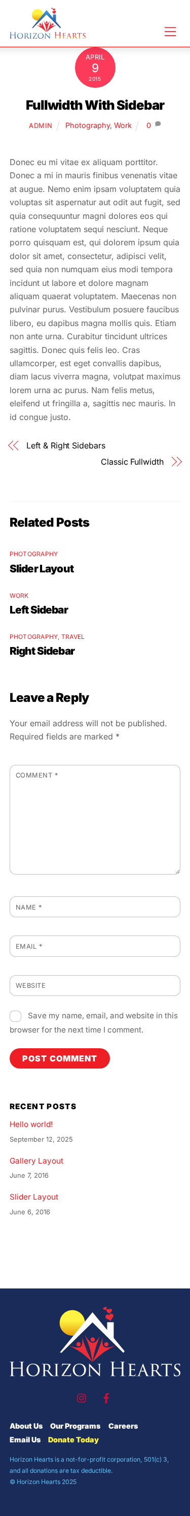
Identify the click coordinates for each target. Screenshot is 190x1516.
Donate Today (73, 1439)
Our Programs (75, 1426)
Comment (37, 775)
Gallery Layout (36, 1161)
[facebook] (106, 1397)
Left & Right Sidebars (65, 445)
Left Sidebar (39, 609)
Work (123, 125)
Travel (73, 636)
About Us (26, 1426)
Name (29, 907)
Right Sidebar (42, 650)
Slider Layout (41, 568)
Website (31, 985)
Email (29, 946)
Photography (87, 125)
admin (40, 125)
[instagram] (82, 1397)
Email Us (25, 1439)
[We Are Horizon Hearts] (48, 34)
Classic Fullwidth (132, 462)
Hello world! (31, 1124)
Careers (123, 1426)
